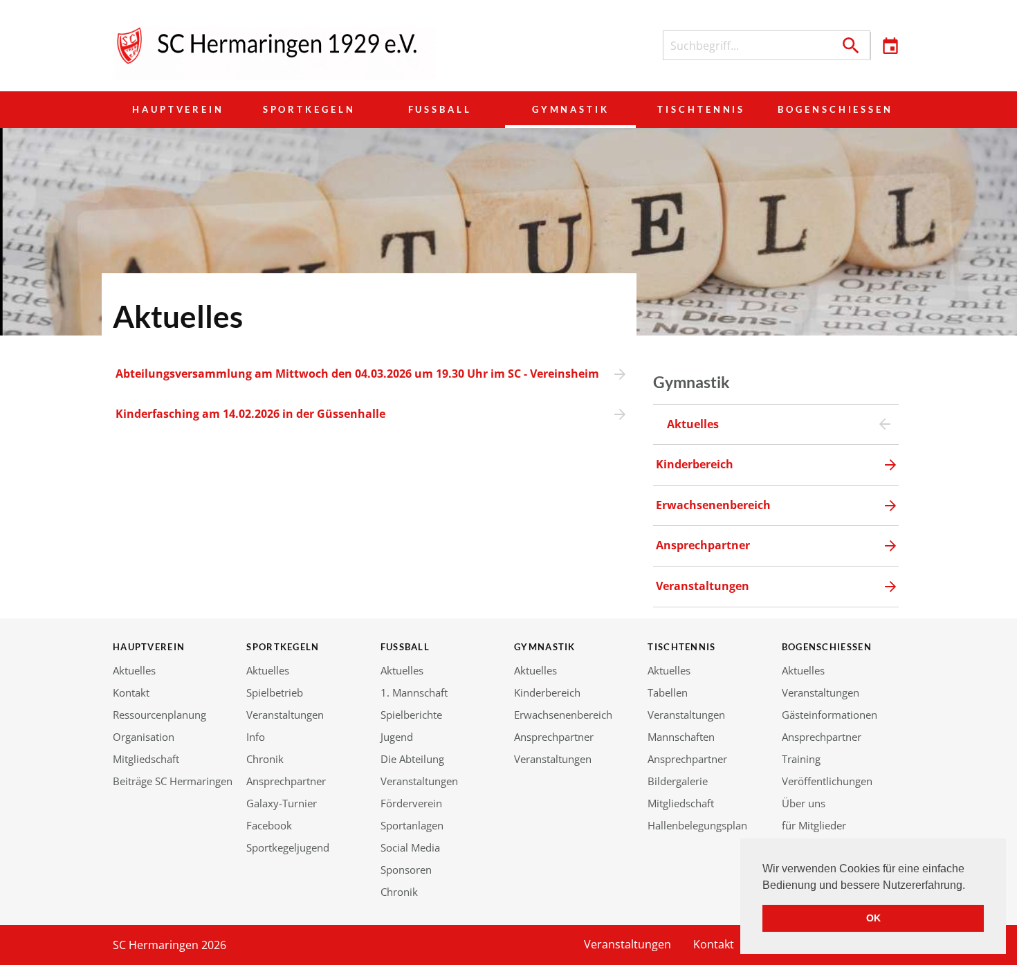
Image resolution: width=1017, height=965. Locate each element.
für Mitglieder (814, 825)
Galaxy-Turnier (281, 803)
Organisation (143, 737)
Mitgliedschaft (146, 759)
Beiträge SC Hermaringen (172, 781)
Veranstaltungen (285, 715)
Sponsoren (406, 869)
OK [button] (873, 917)
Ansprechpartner (286, 781)
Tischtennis (701, 109)
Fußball (440, 109)
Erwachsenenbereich (563, 715)
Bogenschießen (835, 109)
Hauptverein (178, 109)
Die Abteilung (412, 759)
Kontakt (131, 692)
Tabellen (668, 692)
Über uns (803, 803)
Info (255, 737)
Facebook (269, 825)
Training (801, 759)
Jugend (397, 737)
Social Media (410, 847)
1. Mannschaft (414, 692)
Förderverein (411, 803)
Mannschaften (681, 737)
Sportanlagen (412, 825)
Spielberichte (411, 715)
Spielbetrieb (274, 692)
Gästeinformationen (829, 715)
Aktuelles (134, 670)
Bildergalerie (678, 781)
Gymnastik (571, 109)
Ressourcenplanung (159, 715)
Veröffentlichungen (827, 781)
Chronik (265, 759)
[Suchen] (851, 45)
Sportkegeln (309, 109)
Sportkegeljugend (287, 847)
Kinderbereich (547, 692)
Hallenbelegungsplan (697, 825)
